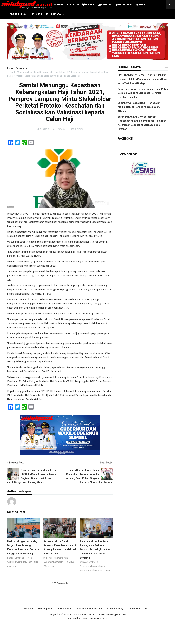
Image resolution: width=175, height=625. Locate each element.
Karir (147, 608)
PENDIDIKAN (125, 4)
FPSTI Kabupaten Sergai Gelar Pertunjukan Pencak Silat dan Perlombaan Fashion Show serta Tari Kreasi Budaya (142, 79)
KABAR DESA (18, 14)
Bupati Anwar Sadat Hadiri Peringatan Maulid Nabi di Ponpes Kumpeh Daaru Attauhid (139, 106)
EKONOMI (106, 4)
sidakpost (44, 129)
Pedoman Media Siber (89, 608)
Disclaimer (134, 608)
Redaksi (28, 608)
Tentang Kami (45, 608)
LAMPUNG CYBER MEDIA (94, 618)
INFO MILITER (40, 14)
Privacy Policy (115, 608)
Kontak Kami (65, 608)
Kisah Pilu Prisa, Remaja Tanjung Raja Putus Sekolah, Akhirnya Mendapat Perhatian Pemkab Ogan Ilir (143, 93)
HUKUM (74, 4)
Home (10, 68)
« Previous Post (15, 462)
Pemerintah (21, 68)
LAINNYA (56, 14)
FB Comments (60, 583)
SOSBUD (143, 4)
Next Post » (106, 462)
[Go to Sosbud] (166, 67)
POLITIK (90, 4)
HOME (60, 4)
